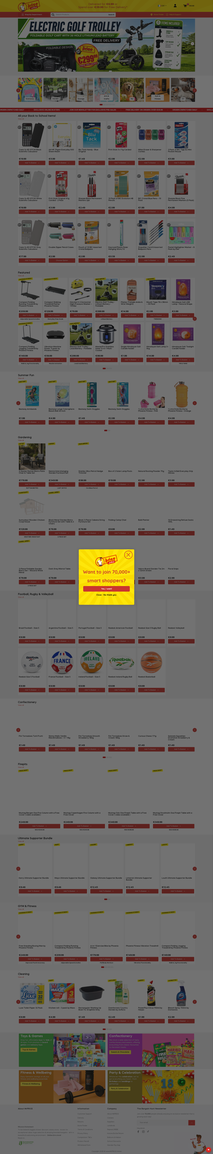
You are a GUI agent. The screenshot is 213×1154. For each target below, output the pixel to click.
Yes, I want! (106, 588)
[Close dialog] (128, 555)
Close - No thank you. (106, 595)
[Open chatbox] (208, 1149)
